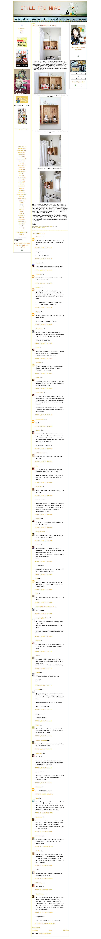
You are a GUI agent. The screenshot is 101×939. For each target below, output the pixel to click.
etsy (20, 173)
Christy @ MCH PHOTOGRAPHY (45, 606)
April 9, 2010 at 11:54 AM (43, 514)
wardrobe (20, 219)
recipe (20, 213)
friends (20, 152)
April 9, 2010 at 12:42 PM (43, 613)
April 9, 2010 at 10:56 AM (43, 415)
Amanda (38, 263)
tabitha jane (39, 753)
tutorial (20, 179)
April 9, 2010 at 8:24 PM (43, 783)
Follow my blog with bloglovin (22, 129)
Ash (37, 578)
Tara (37, 466)
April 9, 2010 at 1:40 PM (43, 651)
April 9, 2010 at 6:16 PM (43, 749)
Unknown (38, 236)
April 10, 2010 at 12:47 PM (44, 813)
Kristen (37, 347)
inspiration (20, 150)
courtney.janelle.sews (41, 740)
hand (20, 217)
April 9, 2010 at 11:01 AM (43, 426)
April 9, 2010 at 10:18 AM (43, 324)
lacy (37, 798)
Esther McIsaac (40, 894)
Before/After (21, 221)
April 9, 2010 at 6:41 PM (43, 768)
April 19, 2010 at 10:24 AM (44, 912)
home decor (20, 159)
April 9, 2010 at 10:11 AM (43, 283)
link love (21, 228)
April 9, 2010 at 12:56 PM (43, 636)
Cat (37, 593)
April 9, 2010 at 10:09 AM (43, 270)
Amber (37, 544)
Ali (36, 869)
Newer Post (35, 930)
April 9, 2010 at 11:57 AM (43, 527)
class (20, 188)
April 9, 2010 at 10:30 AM (43, 358)
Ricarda (38, 689)
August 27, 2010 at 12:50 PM (45, 923)
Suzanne (38, 287)
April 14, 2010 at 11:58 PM (44, 878)
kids (21, 205)
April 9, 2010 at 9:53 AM (43, 247)
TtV (21, 202)
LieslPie (38, 850)
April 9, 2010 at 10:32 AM (43, 373)
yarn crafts (20, 192)
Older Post (66, 930)
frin (20, 226)
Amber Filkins (39, 392)
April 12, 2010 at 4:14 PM (43, 865)
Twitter (21, 30)
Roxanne (38, 640)
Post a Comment (36, 927)
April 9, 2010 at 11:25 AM (43, 461)
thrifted (20, 196)
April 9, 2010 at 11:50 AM (43, 495)
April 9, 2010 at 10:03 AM (43, 258)
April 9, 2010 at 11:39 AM (43, 482)
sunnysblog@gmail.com (42, 618)
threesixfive (39, 835)
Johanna (38, 518)
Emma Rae (39, 817)
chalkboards (21, 198)
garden (20, 200)
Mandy (37, 377)
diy (20, 184)
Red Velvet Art (21, 28)
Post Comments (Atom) (45, 933)
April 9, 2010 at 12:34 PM (43, 602)
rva (20, 163)
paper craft (20, 177)
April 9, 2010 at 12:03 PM (43, 540)
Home (50, 930)
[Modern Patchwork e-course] (22, 94)
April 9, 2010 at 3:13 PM (43, 709)
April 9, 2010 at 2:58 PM (43, 685)
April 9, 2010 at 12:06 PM (43, 561)
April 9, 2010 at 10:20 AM (43, 343)
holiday (20, 167)
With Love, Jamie (40, 453)
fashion (20, 169)
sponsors (20, 186)
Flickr (21, 33)
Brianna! (38, 672)
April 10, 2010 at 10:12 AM (44, 794)
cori (37, 655)
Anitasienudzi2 (39, 419)
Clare (37, 725)
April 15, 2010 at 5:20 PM (43, 889)
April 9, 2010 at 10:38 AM (43, 388)
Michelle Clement (40, 531)
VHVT (20, 175)
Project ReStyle (21, 194)
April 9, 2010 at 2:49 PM (43, 668)
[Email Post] (56, 226)
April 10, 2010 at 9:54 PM (43, 831)
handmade (20, 171)
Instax (20, 207)
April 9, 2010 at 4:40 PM (43, 736)
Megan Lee (39, 486)
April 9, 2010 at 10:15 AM (43, 307)
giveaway (20, 182)
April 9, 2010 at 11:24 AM (43, 448)
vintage (20, 154)
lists (21, 230)
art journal (20, 215)
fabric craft (20, 165)
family (20, 156)
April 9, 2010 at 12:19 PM (43, 574)
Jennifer (38, 430)
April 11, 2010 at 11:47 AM (44, 846)
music (20, 234)
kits (21, 211)
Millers (37, 311)
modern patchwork (20, 232)
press (20, 209)
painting (21, 190)
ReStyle (21, 223)
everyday (20, 148)
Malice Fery (39, 882)
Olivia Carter (39, 328)
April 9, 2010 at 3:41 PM (43, 721)
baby (20, 161)
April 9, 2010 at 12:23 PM (43, 589)
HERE (82, 82)
